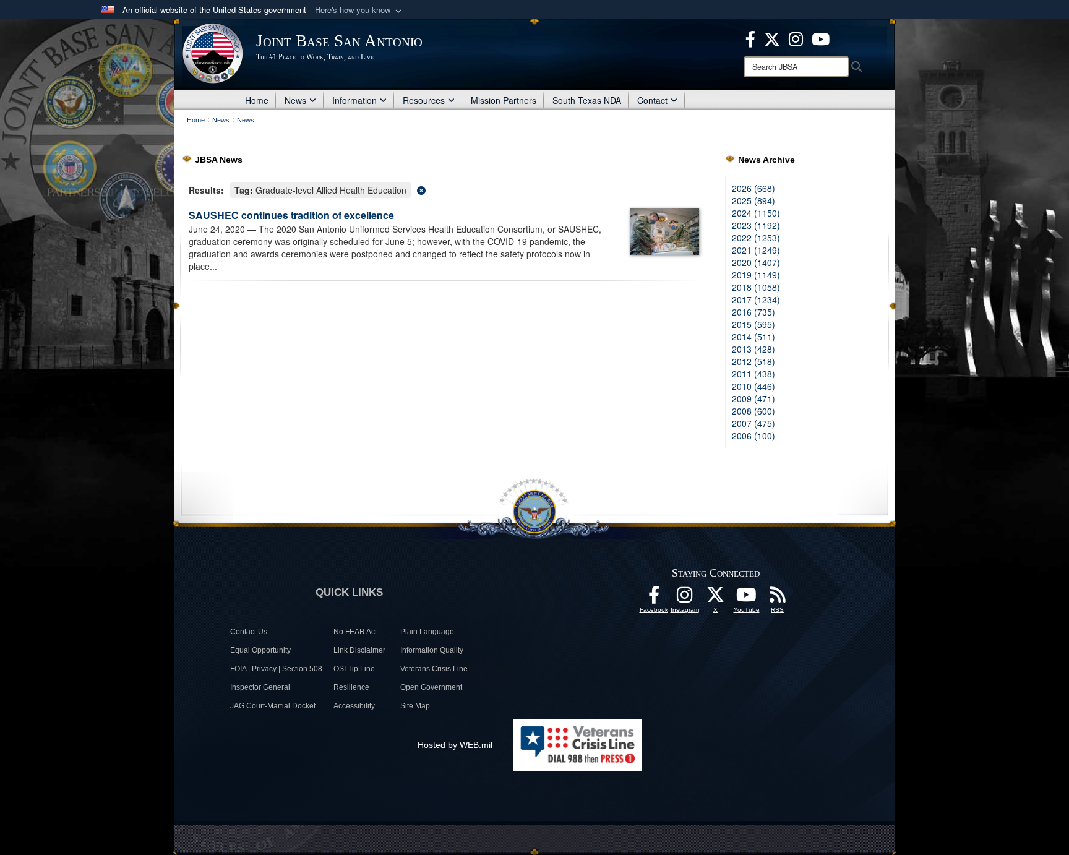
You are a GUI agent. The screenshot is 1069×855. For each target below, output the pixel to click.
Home (256, 100)
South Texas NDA (586, 100)
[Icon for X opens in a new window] (772, 38)
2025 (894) (753, 200)
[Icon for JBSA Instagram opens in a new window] (796, 38)
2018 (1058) (756, 287)
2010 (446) (753, 386)
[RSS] (777, 598)
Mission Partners (503, 100)
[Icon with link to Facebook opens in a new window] (750, 38)
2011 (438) (753, 373)
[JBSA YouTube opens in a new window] (821, 38)
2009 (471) (753, 398)
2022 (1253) (756, 237)
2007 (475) (753, 423)
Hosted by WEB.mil (455, 745)
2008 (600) (753, 411)
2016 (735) (753, 312)
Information (354, 100)
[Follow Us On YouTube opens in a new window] (746, 598)
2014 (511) (753, 336)
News (295, 100)
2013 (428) (753, 349)
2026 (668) (753, 188)
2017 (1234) (756, 299)
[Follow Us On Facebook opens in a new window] (653, 598)
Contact (652, 100)
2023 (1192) (756, 225)
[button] (359, 10)
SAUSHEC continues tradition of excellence (291, 215)
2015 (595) (753, 324)
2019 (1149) (756, 275)
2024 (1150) (756, 213)
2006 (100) (753, 435)
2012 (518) (753, 361)
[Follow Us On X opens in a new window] (715, 598)
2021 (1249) (756, 250)
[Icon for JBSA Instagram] (684, 598)
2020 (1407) (756, 262)
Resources (424, 100)
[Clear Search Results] (444, 189)
